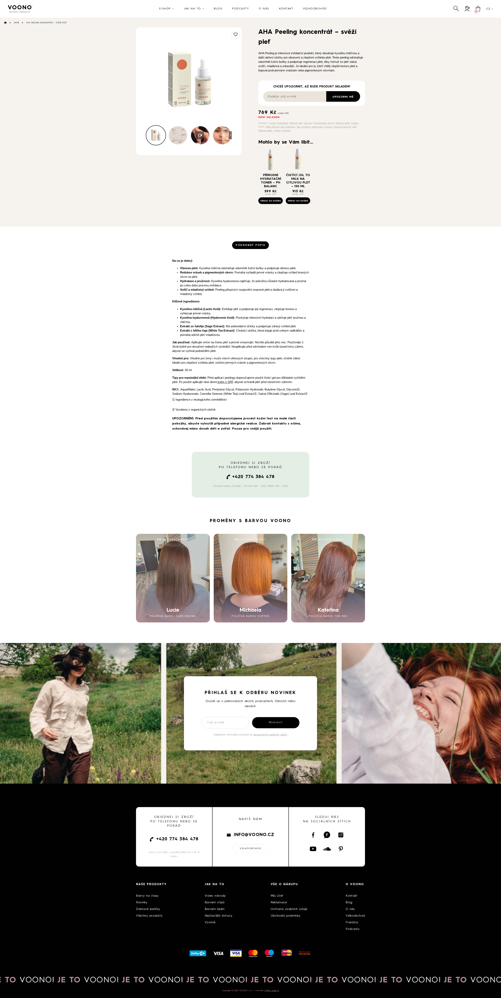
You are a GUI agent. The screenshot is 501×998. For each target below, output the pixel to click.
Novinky (308, 123)
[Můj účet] (467, 9)
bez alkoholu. (288, 127)
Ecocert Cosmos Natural (337, 127)
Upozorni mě (343, 97)
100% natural (272, 127)
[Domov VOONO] (20, 9)
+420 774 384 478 (253, 477)
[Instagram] (341, 835)
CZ (488, 8)
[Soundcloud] (327, 849)
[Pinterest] (341, 849)
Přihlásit (276, 722)
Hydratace (282, 123)
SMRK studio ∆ (271, 991)
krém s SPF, (225, 382)
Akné (16, 23)
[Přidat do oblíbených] (236, 34)
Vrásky (355, 123)
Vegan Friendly (282, 130)
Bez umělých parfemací (310, 127)
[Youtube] (313, 849)
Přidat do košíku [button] (270, 201)
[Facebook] (313, 835)
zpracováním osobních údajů (270, 735)
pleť (354, 127)
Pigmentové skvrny (324, 123)
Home (5, 23)
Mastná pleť (295, 123)
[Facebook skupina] (327, 835)
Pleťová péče (343, 123)
